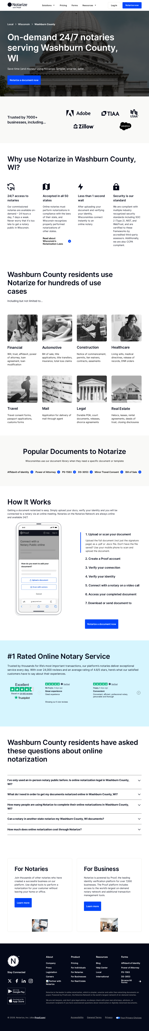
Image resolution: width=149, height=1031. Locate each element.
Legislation (51, 972)
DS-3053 (125, 976)
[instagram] (30, 980)
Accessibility (77, 1017)
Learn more (23, 902)
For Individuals (78, 967)
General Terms (94, 1017)
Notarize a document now (24, 80)
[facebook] (16, 980)
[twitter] (9, 980)
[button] (48, 5)
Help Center (102, 967)
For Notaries (77, 972)
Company (51, 963)
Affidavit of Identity (130, 963)
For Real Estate (78, 981)
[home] (20, 5)
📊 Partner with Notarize (53, 982)
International (102, 976)
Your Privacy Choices (131, 1017)
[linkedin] (23, 980)
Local (98, 972)
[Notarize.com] (13, 961)
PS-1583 (125, 972)
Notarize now (132, 5)
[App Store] (16, 1000)
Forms (75, 5)
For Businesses (78, 976)
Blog (98, 963)
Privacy (108, 1017)
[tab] (111, 542)
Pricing (63, 5)
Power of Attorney (130, 967)
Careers (50, 976)
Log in (114, 5)
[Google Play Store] (16, 991)
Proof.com (40, 1017)
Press (49, 967)
